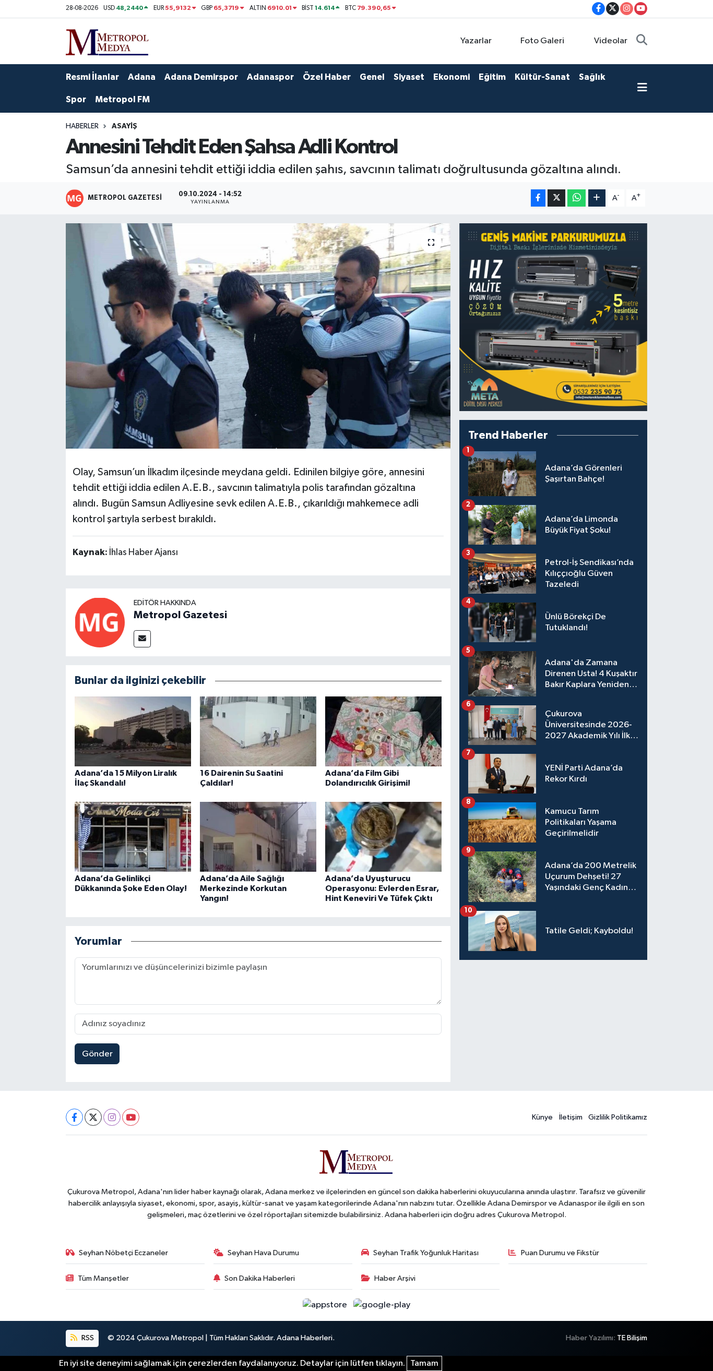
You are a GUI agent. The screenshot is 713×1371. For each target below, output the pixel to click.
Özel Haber (327, 77)
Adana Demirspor (201, 77)
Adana (142, 77)
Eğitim (492, 77)
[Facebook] (74, 1117)
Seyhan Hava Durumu (263, 1253)
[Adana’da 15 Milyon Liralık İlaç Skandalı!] (133, 731)
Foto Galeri (542, 41)
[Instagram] (112, 1117)
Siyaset (409, 77)
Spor (76, 99)
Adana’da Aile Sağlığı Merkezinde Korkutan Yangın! (243, 888)
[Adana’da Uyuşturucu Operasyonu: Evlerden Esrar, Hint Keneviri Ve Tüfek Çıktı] (383, 836)
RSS (87, 1338)
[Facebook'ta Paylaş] (538, 198)
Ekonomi (451, 77)
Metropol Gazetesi (180, 615)
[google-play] (382, 1305)
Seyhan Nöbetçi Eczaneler (123, 1253)
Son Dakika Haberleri (259, 1278)
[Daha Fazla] (596, 198)
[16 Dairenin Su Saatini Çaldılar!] (258, 731)
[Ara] (641, 41)
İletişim (571, 1117)
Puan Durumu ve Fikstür (560, 1253)
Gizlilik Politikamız (617, 1117)
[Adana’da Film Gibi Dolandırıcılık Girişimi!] (383, 731)
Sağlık (592, 77)
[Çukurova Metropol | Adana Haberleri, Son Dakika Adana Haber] (107, 40)
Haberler (82, 126)
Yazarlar (476, 41)
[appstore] (326, 1305)
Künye (542, 1117)
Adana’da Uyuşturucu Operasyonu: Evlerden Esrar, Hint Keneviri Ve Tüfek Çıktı (382, 888)
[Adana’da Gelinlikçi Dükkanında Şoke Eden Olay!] (133, 836)
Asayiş (124, 126)
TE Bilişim (632, 1338)
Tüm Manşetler (103, 1278)
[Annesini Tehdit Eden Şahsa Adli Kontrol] (258, 336)
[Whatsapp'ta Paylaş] (576, 198)
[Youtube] (130, 1117)
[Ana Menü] (642, 88)
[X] (93, 1117)
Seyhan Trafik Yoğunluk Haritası (426, 1253)
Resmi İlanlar (92, 77)
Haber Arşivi (394, 1278)
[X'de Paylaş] (556, 198)
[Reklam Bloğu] (553, 316)
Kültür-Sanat (542, 77)
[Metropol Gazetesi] (100, 622)
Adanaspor (270, 77)
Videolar (610, 41)
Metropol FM (122, 99)
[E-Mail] (142, 638)
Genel (372, 77)
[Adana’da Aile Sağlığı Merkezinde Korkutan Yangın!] (258, 836)
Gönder (97, 1054)
